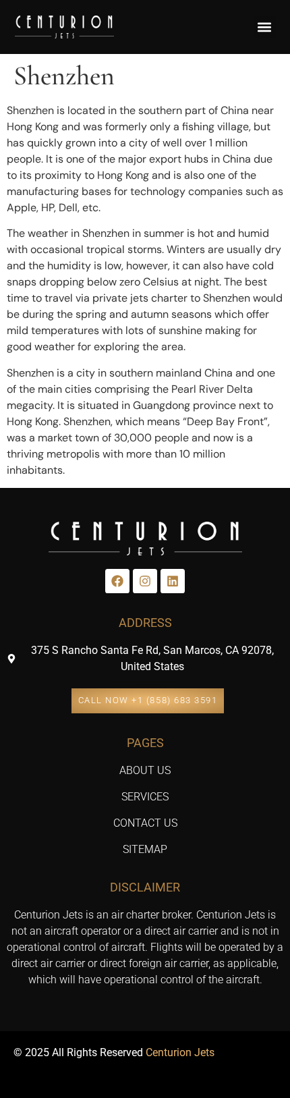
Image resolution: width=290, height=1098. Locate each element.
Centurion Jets (180, 1052)
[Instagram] (145, 581)
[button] (265, 27)
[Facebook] (117, 581)
